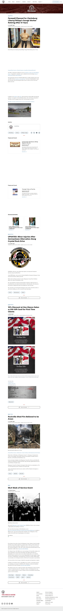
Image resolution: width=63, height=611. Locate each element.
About (13, 1)
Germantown (10, 234)
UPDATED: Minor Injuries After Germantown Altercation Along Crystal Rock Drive (22, 239)
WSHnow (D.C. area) (49, 602)
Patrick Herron (12, 490)
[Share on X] (34, 133)
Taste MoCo (38, 602)
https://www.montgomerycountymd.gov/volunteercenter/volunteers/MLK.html (21, 530)
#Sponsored (11, 401)
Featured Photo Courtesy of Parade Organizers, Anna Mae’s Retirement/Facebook (22, 70)
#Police (23, 292)
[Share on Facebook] (31, 133)
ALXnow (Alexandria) (49, 593)
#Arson (10, 473)
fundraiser (15, 96)
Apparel (37, 592)
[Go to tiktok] (9, 603)
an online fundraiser (18, 75)
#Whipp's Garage (24, 132)
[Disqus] (24, 171)
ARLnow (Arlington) (48, 592)
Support (39, 1)
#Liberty (17, 132)
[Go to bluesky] (12, 603)
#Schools (28, 577)
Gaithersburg (10, 304)
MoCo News (10, 414)
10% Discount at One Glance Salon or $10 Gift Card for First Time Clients (23, 309)
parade (20, 96)
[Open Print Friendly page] (39, 133)
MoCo (9, 485)
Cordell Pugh (11, 25)
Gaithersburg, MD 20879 (11, 383)
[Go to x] (2, 603)
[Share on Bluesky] (36, 133)
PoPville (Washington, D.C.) (50, 598)
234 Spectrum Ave (10, 382)
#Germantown (16, 292)
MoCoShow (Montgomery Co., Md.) (51, 597)
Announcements (39, 593)
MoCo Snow (38, 597)
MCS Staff (11, 314)
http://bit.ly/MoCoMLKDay (23, 548)
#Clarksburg (11, 132)
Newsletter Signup (39, 600)
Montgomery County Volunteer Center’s (19, 525)
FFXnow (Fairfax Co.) (49, 595)
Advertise (18, 1)
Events (37, 595)
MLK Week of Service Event (20, 488)
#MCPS (18, 577)
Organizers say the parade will (20, 78)
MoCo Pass (35, 1)
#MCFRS (15, 473)
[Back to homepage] (4, 2)
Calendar (24, 1)
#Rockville (21, 473)
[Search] (61, 1)
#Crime (10, 292)
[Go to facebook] (5, 603)
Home (9, 1)
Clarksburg (10, 15)
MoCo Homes (38, 598)
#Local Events (11, 577)
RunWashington (48, 600)
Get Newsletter (56, 1)
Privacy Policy (47, 603)
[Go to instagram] (7, 603)
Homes (28, 1)
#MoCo (23, 577)
